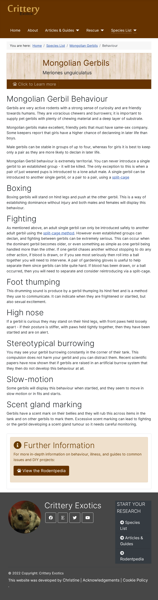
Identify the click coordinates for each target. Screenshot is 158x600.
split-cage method (58, 233)
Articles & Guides (59, 30)
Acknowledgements (101, 580)
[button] (50, 518)
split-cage (120, 177)
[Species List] (134, 30)
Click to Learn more (36, 84)
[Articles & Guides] (76, 30)
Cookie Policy (135, 580)
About (33, 30)
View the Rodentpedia (43, 470)
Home (15, 30)
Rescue (92, 30)
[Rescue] (101, 30)
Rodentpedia (132, 558)
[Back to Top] (151, 592)
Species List (121, 30)
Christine (71, 580)
